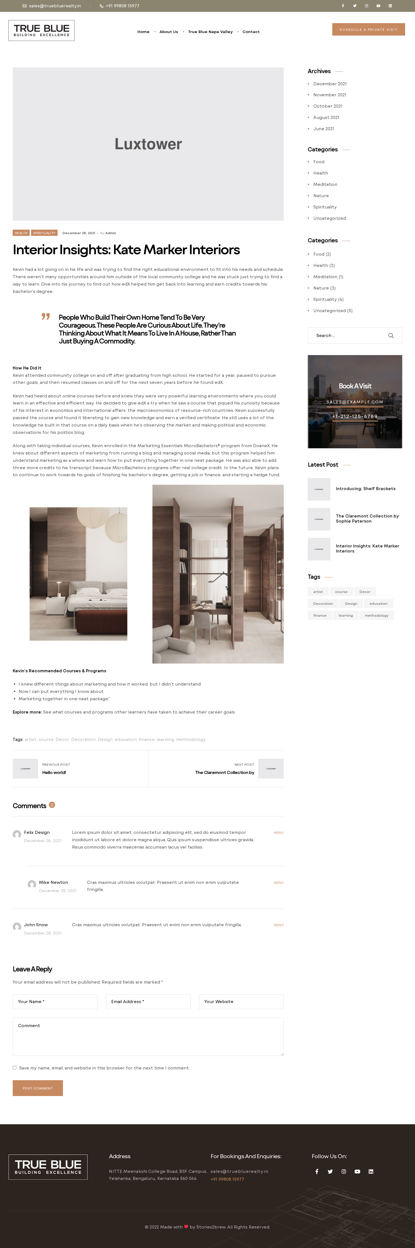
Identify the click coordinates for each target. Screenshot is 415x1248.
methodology (191, 739)
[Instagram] (366, 6)
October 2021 (327, 105)
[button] (368, 29)
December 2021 (330, 83)
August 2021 (326, 117)
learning (165, 739)
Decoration (83, 739)
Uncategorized (329, 218)
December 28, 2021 (79, 233)
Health (21, 233)
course (46, 739)
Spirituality (44, 233)
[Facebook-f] (343, 6)
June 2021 (323, 128)
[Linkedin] (390, 6)
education (126, 739)
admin (110, 233)
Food (318, 161)
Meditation (325, 184)
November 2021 (329, 94)
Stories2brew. (211, 1226)
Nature (321, 195)
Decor (62, 739)
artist (30, 739)
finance (147, 739)
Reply (279, 832)
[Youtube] (378, 6)
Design (105, 739)
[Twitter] (354, 6)
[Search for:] (346, 335)
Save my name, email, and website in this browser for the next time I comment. (104, 1067)
